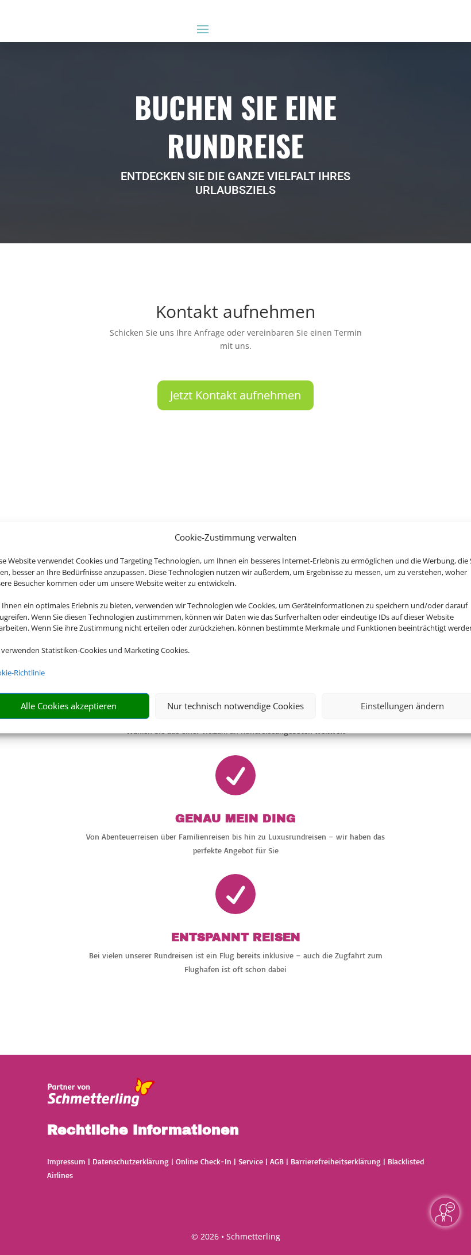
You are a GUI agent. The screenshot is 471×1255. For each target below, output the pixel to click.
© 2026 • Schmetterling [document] (235, 1236)
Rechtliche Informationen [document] (143, 1130)
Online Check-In (203, 1161)
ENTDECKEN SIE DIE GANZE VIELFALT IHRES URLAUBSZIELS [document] (235, 183)
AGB (277, 1161)
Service (250, 1161)
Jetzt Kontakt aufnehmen (235, 395)
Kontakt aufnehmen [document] (235, 313)
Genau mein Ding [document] (235, 818)
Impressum (66, 1161)
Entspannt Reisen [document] (235, 937)
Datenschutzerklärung (130, 1161)
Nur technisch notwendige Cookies (235, 706)
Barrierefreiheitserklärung (336, 1161)
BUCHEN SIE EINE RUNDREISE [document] (235, 127)
